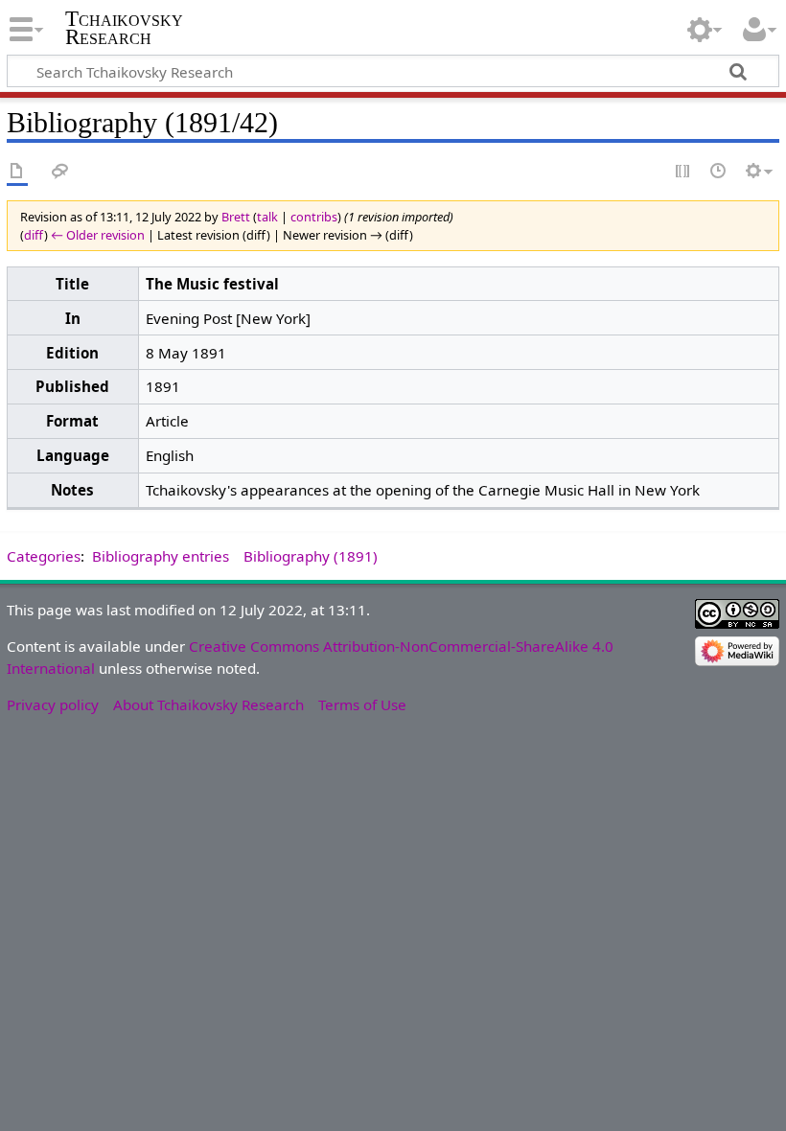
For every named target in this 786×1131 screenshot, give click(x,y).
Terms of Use (362, 704)
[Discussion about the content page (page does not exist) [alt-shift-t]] (60, 172)
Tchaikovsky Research (124, 28)
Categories (44, 556)
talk (267, 216)
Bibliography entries (160, 556)
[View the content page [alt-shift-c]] (17, 172)
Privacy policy (53, 704)
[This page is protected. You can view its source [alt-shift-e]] (683, 172)
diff (34, 234)
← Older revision (98, 234)
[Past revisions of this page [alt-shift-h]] (718, 172)
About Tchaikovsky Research (208, 704)
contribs (313, 216)
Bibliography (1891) (310, 556)
